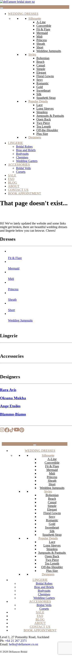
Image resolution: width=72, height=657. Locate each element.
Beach (40, 61)
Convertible (43, 25)
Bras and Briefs (26, 150)
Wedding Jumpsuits (48, 51)
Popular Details (38, 101)
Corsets (20, 171)
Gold (39, 87)
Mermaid (42, 33)
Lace (39, 105)
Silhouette (34, 18)
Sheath (40, 43)
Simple (40, 69)
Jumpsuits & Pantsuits (50, 115)
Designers (34, 137)
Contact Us (18, 189)
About (13, 186)
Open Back (43, 119)
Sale (12, 175)
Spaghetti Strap (46, 97)
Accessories (19, 164)
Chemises (22, 157)
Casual (40, 65)
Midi (39, 36)
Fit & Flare (43, 29)
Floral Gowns (45, 76)
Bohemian (42, 58)
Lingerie (15, 143)
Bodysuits (22, 153)
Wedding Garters (26, 161)
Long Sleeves (45, 108)
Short (39, 47)
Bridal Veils (23, 168)
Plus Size (42, 133)
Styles (32, 54)
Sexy (39, 79)
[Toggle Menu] (1, 8)
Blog (12, 182)
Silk (38, 94)
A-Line (41, 22)
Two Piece (43, 123)
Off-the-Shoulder (47, 130)
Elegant (41, 72)
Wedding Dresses (23, 13)
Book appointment (24, 193)
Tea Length (43, 126)
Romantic (42, 83)
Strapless (42, 112)
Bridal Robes (24, 146)
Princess (41, 40)
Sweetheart (43, 90)
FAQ (11, 179)
